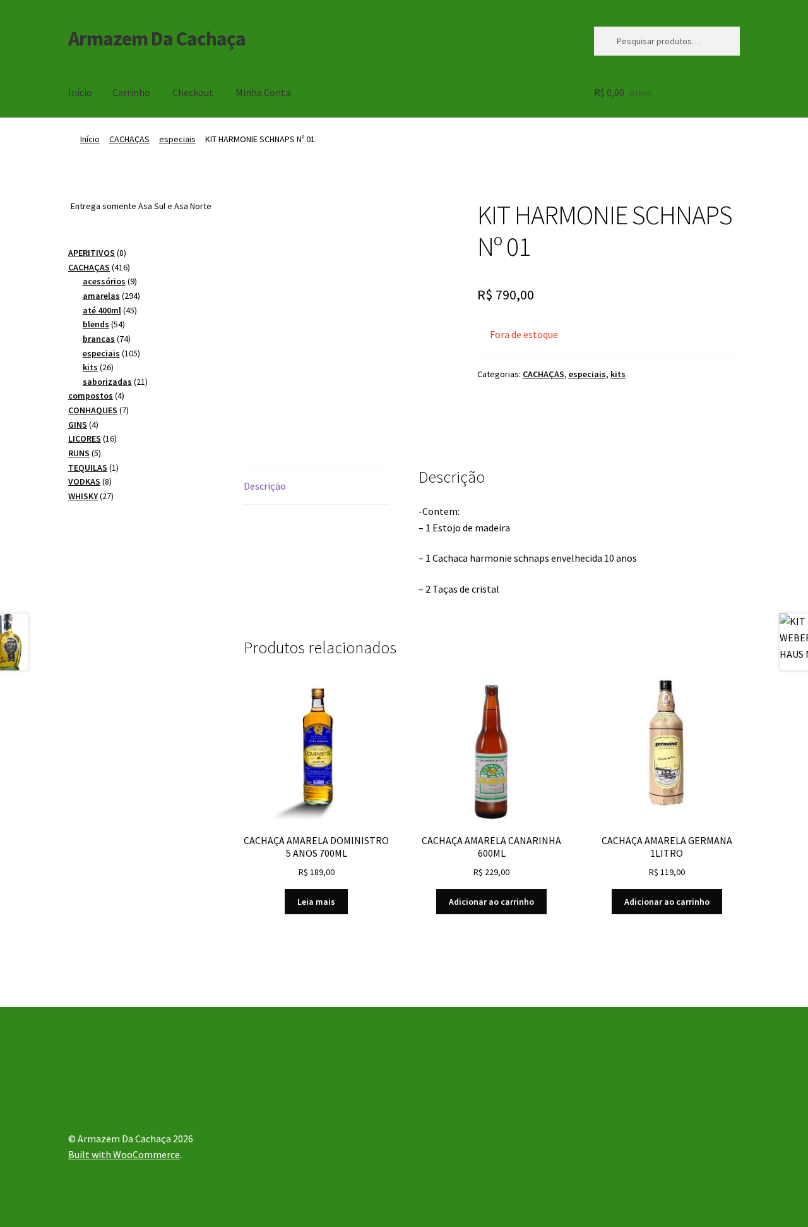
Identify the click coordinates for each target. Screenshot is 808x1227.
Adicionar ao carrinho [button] (491, 901)
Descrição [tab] (265, 486)
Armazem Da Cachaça (157, 38)
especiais (177, 139)
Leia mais (316, 901)
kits (618, 374)
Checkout (192, 92)
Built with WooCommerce (124, 1154)
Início (80, 92)
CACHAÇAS (129, 139)
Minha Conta (262, 92)
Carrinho (131, 92)
